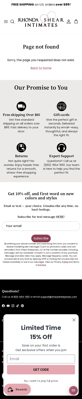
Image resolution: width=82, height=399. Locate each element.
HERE (60, 216)
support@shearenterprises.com (58, 296)
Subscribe (41, 238)
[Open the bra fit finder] (73, 390)
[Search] (14, 21)
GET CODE (41, 369)
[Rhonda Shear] (41, 21)
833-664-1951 (22, 296)
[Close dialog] (74, 320)
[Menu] (6, 21)
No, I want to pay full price (41, 381)
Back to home (41, 68)
